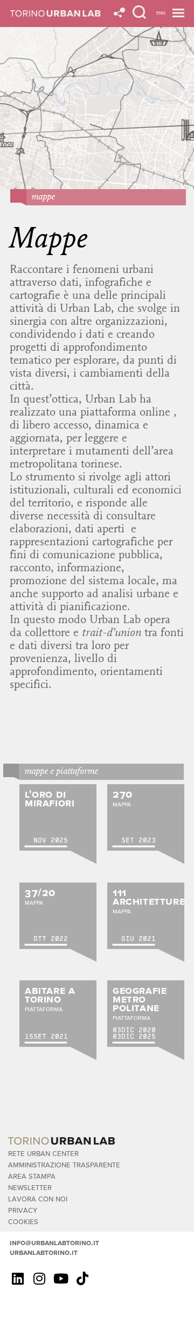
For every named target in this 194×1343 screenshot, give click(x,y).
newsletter (30, 1187)
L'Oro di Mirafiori (49, 798)
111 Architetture (149, 896)
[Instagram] (39, 1278)
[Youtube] (61, 1278)
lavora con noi (37, 1198)
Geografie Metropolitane (140, 998)
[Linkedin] (18, 1278)
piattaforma (44, 1008)
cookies (23, 1221)
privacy (22, 1209)
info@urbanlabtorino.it (54, 1242)
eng (160, 13)
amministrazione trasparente (64, 1164)
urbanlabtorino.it (44, 1252)
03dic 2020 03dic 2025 (134, 1033)
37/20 (40, 892)
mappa (122, 804)
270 (123, 793)
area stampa (32, 1175)
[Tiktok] (82, 1278)
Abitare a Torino (50, 994)
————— (46, 846)
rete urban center (43, 1153)
